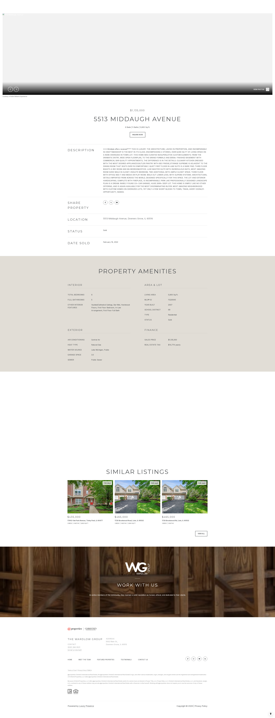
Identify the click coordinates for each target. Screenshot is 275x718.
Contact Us (143, 660)
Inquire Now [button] (137, 135)
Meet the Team (85, 660)
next (16, 89)
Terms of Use (72, 670)
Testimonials (126, 660)
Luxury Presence (86, 706)
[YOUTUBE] (199, 659)
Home (70, 660)
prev (10, 89)
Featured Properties (105, 660)
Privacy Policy (82, 670)
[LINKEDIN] (205, 659)
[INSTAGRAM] (193, 659)
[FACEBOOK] (188, 659)
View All (201, 534)
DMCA (90, 670)
